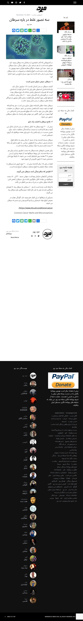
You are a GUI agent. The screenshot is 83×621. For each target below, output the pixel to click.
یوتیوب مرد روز (62, 501)
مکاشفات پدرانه (71, 495)
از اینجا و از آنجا (56, 418)
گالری (49, 484)
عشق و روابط (72, 472)
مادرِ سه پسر (72, 489)
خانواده (51, 435)
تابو (66, 433)
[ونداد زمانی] (31, 384)
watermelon (59, 413)
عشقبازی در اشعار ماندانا (58, 472)
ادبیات (65, 418)
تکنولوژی (39, 14)
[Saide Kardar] (31, 409)
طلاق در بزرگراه (72, 469)
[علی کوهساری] (31, 583)
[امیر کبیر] (31, 450)
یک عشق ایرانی (72, 501)
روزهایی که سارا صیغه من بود (67, 455)
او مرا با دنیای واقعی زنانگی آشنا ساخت (64, 424)
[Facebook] (14, 31)
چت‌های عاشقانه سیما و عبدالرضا (66, 435)
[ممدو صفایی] (31, 542)
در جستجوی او (72, 444)
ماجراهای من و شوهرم (55, 486)
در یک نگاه (68, 31)
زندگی (69, 79)
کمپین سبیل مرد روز (59, 484)
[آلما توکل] (31, 558)
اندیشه (64, 421)
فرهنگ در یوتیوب (58, 478)
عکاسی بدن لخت (71, 475)
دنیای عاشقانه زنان (70, 447)
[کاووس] (31, 442)
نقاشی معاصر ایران (70, 498)
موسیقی (62, 495)
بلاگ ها (74, 427)
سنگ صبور (66, 464)
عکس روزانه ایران (58, 475)
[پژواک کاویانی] (31, 483)
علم (50, 475)
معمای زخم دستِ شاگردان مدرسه (65, 492)
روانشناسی (73, 450)
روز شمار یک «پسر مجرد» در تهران (65, 452)
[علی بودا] (31, 575)
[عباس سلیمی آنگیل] (31, 417)
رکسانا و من (59, 447)
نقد (61, 498)
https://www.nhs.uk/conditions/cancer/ (36, 208)
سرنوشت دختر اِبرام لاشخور (68, 461)
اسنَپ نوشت (72, 421)
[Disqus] (29, 273)
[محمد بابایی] (31, 434)
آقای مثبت (73, 416)
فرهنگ (68, 478)
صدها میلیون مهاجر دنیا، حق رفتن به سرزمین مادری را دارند (66, 38)
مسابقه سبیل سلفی (54, 489)
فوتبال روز (62, 481)
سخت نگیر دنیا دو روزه (69, 458)
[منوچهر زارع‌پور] (31, 492)
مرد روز (29, 24)
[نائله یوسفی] (31, 533)
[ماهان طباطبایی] (31, 392)
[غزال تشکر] (31, 467)
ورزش (52, 498)
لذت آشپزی (68, 486)
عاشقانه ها (57, 469)
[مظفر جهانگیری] (31, 517)
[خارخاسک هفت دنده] (31, 500)
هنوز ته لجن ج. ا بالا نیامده (66, 83)
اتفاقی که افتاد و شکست (60, 416)
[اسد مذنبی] (31, 425)
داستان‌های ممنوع (71, 441)
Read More (15, 237)
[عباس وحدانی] (31, 591)
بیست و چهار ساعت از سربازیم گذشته (64, 430)
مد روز (65, 489)
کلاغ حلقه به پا (72, 484)
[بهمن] (31, 400)
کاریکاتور (54, 481)
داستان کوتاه (60, 438)
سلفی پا (74, 464)
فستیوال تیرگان (72, 481)
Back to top (11, 617)
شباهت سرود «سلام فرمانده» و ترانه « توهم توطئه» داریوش (66, 61)
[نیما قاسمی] (31, 600)
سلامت (34, 14)
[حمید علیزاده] (31, 475)
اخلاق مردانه (73, 418)
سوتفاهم (9, 233)
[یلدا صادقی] (31, 550)
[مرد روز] (31, 375)
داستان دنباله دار (71, 438)
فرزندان (74, 478)
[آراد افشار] (31, 459)
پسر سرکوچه (73, 433)
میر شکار (54, 495)
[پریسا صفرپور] (31, 525)
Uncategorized (71, 413)
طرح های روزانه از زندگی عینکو (67, 467)
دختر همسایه (59, 441)
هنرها (57, 498)
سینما (59, 464)
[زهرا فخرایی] (31, 508)
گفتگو (75, 486)
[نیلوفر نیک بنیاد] (31, 567)
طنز (64, 469)
